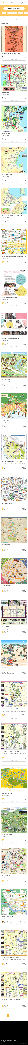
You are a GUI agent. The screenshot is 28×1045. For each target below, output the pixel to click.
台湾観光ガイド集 (5, 258)
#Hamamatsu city (12, 13)
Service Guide (3, 1031)
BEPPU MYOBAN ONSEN (7, 503)
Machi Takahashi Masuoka (9, 673)
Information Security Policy (12, 1040)
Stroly (5, 262)
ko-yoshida (6, 98)
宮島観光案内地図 (5, 420)
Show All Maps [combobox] (4, 19)
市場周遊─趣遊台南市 (6, 585)
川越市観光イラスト (6, 668)
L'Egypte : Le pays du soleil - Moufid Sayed (11, 53)
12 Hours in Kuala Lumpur (7, 793)
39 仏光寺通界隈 (5, 626)
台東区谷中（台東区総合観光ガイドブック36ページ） (13, 461)
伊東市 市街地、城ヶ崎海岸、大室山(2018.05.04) (12, 215)
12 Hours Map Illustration (6, 795)
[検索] (22, 3)
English (3, 1041)
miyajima (5, 426)
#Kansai (20, 13)
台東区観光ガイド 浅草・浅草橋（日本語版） (11, 999)
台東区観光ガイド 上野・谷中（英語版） (10, 709)
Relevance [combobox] (17, 19)
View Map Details (14, 59)
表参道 (3, 670)
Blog (25, 1043)
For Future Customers (5, 1027)
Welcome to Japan (5, 506)
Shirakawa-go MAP (6, 379)
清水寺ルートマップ (6, 875)
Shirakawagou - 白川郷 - (6, 381)
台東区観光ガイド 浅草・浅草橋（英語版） (11, 957)
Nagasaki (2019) (5, 92)
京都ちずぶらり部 (5, 629)
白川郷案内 (6, 385)
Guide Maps (4, 836)
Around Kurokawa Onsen (7, 834)
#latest (4, 13)
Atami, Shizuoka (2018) (7, 174)
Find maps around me (15, 8)
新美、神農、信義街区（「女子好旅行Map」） (11, 338)
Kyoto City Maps (5, 877)
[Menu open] (25, 3)
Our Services (3, 1023)
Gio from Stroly (7, 56)
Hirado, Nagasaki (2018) (7, 133)
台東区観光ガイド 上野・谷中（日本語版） (11, 751)
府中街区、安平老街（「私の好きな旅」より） (11, 297)
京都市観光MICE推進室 (8, 922)
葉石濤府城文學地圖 (6, 544)
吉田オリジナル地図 (5, 94)
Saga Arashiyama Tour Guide (8, 916)
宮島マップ (4, 422)
